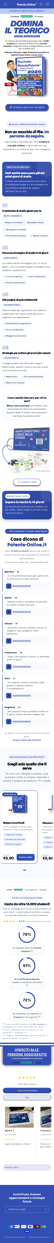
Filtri (27, 1097)
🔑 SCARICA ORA (27, 482)
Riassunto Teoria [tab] (35, 222)
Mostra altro (12, 1167)
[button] (5, 4)
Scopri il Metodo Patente (27, 740)
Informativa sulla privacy (39, 1237)
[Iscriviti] (45, 1209)
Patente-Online (19, 1237)
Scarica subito (25, 857)
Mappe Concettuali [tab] (13, 222)
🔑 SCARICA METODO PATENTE (27, 107)
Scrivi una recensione (27, 1090)
